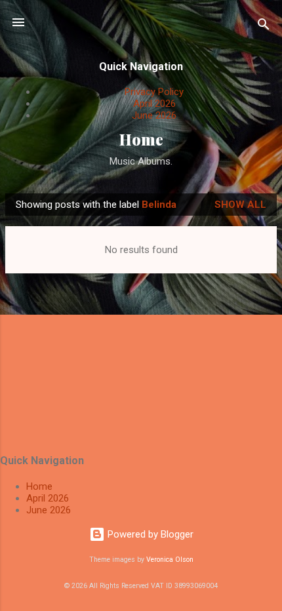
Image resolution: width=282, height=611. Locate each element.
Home (141, 139)
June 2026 (154, 115)
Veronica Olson (169, 559)
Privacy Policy (154, 92)
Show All (240, 204)
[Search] (264, 27)
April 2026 (154, 103)
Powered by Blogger (149, 534)
